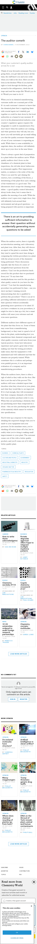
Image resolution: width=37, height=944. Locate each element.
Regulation (29, 471)
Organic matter (8, 467)
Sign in (12, 699)
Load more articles (18, 654)
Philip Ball (28, 832)
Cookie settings (17, 938)
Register (23, 699)
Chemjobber (8, 44)
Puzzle (5, 580)
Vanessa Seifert (7, 753)
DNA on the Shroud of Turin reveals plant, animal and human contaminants (26, 821)
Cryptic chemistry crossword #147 (25, 586)
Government (24, 457)
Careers (5, 534)
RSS (20, 874)
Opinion (4, 36)
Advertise (4, 871)
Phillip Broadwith (25, 751)
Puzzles (32, 13)
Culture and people (9, 457)
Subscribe (4, 867)
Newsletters (7, 13)
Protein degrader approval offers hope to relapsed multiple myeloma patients (27, 543)
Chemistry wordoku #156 (9, 584)
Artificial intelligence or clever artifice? (27, 742)
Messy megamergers (8, 779)
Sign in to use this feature (26, 47)
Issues (21, 867)
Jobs (15, 13)
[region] (17, 923)
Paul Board (28, 600)
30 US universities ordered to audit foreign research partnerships (8, 629)
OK (17, 932)
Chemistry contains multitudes (25, 626)
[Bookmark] (21, 56)
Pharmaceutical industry (11, 471)
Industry (24, 462)
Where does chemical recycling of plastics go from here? (7, 820)
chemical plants (18, 453)
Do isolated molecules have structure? (7, 743)
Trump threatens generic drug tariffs (26, 781)
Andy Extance (24, 558)
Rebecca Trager (7, 641)
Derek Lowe (28, 634)
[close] (35, 47)
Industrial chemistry (9, 462)
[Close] (31, 906)
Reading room (23, 13)
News (4, 621)
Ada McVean (10, 547)
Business (5, 453)
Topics (3, 874)
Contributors (24, 871)
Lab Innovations (8, 593)
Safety (4, 476)
